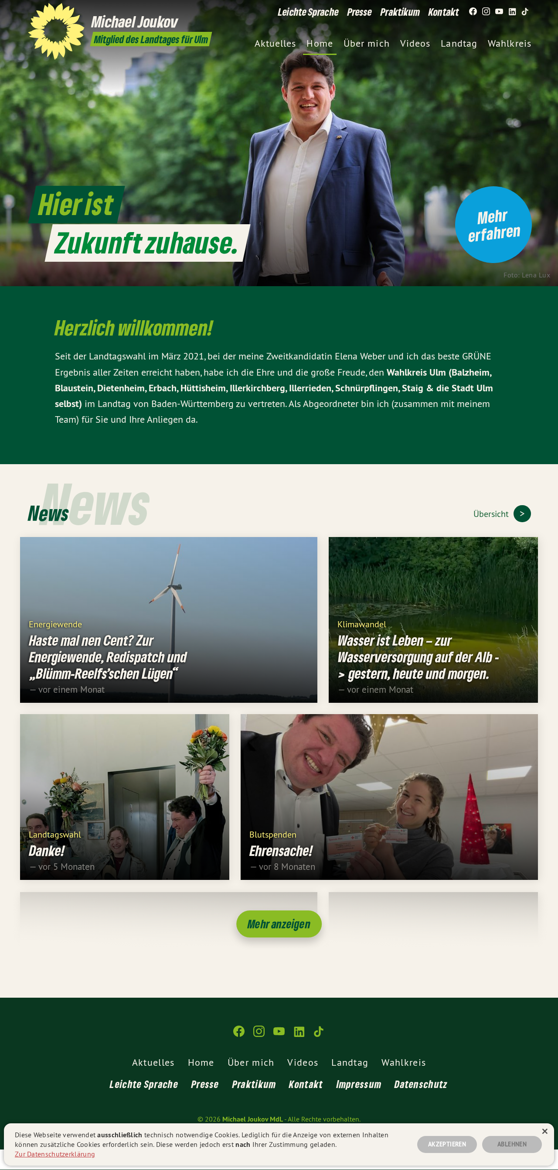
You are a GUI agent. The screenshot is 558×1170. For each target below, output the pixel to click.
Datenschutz (421, 1084)
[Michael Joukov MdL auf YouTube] (499, 11)
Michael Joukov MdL (252, 1119)
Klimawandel (361, 624)
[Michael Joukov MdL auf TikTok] (525, 11)
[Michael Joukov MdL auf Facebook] (473, 11)
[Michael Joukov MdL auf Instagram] (486, 11)
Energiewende (55, 624)
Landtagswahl (55, 834)
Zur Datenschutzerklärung (55, 1153)
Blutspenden (272, 834)
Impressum (359, 1084)
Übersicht (492, 513)
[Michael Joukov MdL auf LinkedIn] (512, 11)
